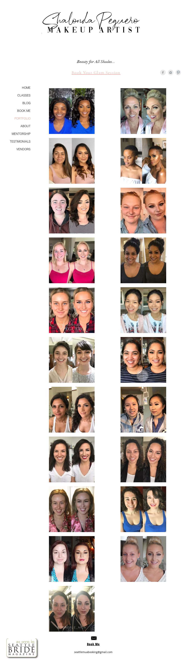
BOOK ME (23, 111)
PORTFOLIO (22, 118)
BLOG (26, 103)
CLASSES (23, 95)
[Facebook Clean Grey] (163, 72)
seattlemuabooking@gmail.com (93, 652)
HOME (26, 87)
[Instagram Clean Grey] (170, 72)
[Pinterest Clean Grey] (178, 72)
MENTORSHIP (21, 134)
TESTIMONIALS (20, 141)
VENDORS (23, 149)
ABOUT (25, 126)
